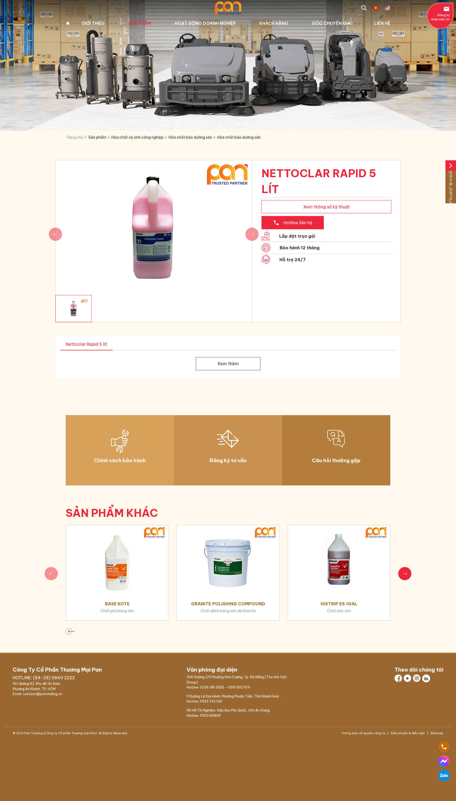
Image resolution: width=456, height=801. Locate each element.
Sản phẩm (139, 23)
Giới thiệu (93, 23)
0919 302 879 (239, 687)
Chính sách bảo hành (120, 460)
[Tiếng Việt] (375, 8)
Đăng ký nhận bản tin (440, 13)
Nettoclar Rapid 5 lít (86, 344)
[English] (387, 8)
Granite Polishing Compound (228, 603)
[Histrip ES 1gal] (339, 559)
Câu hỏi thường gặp (336, 460)
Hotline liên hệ (292, 222)
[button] (404, 573)
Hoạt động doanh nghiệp (205, 23)
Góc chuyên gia (331, 23)
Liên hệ (382, 23)
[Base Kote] (117, 559)
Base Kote (117, 603)
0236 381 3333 (212, 687)
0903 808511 (210, 715)
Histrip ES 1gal (339, 603)
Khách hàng (273, 23)
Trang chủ (68, 23)
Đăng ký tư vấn (228, 460)
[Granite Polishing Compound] (228, 559)
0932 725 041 (211, 701)
